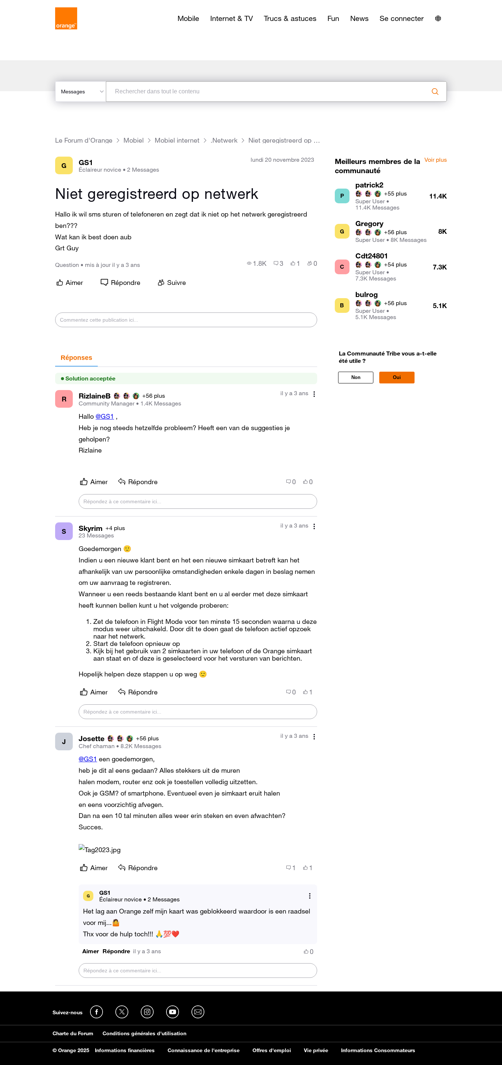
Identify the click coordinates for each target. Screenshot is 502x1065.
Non (356, 377)
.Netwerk (224, 140)
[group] (256, 263)
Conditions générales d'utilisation (144, 1033)
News (359, 18)
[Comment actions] (314, 394)
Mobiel (133, 140)
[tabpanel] (186, 676)
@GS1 (105, 416)
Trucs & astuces (290, 18)
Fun (333, 18)
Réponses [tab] (76, 357)
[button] (100, 849)
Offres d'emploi (271, 1050)
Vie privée (316, 1050)
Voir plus (435, 160)
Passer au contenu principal (39, 5)
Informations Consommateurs (378, 1050)
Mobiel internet (177, 140)
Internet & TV (231, 18)
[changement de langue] (438, 18)
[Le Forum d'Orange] (66, 18)
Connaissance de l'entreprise (204, 1050)
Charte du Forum (73, 1033)
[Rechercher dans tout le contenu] (435, 92)
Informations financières (125, 1050)
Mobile (188, 18)
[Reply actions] (310, 895)
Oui (397, 377)
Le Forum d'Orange (83, 140)
